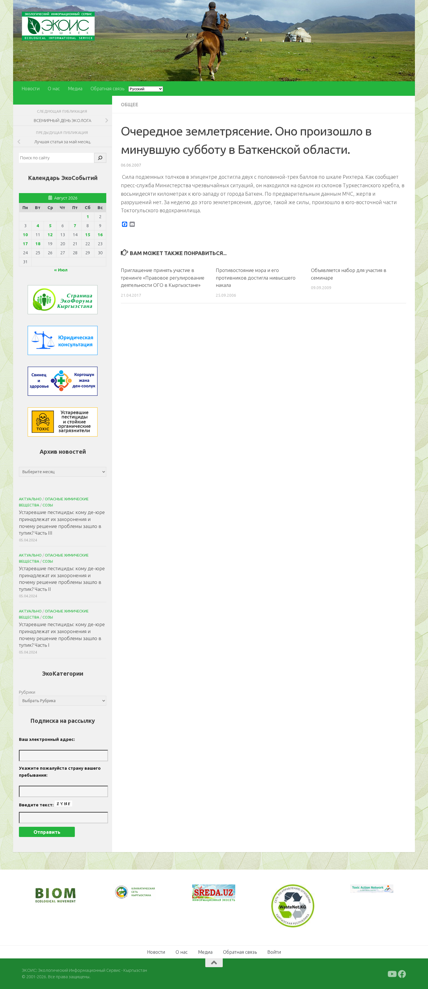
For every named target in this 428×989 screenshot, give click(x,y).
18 (37, 243)
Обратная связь (107, 88)
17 (25, 243)
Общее (129, 104)
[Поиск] (100, 158)
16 (100, 234)
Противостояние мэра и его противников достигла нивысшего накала (256, 277)
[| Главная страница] (58, 26)
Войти (274, 952)
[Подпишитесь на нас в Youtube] (392, 974)
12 (50, 234)
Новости (31, 88)
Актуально (30, 499)
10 (25, 234)
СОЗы (48, 505)
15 (87, 234)
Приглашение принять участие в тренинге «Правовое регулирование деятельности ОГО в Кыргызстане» (162, 277)
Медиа (75, 88)
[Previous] (125, 892)
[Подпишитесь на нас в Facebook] (402, 974)
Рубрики (27, 692)
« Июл (61, 269)
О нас (54, 88)
